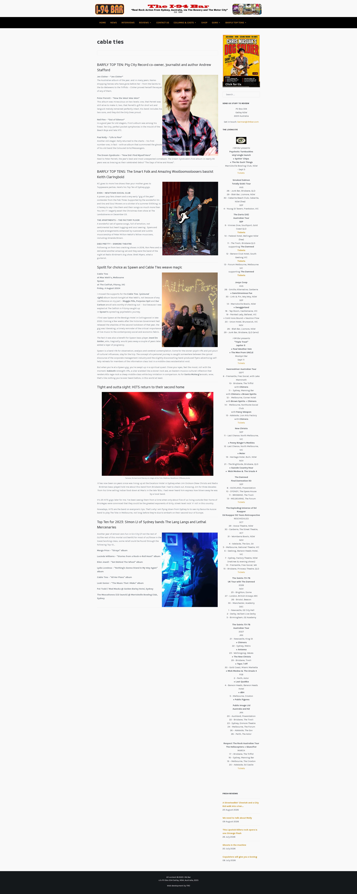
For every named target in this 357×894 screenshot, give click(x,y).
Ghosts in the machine (234, 845)
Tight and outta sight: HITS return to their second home (140, 387)
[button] (145, 22)
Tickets (241, 173)
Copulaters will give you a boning (240, 856)
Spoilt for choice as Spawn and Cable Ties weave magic (139, 267)
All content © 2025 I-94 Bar (178, 877)
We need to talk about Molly (237, 818)
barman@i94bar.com (248, 121)
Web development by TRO (178, 886)
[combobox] (241, 94)
